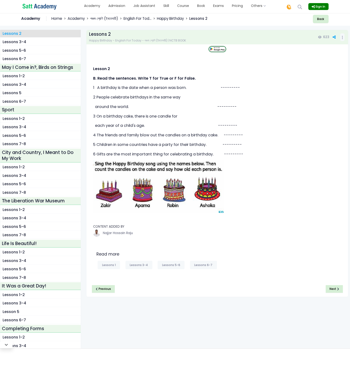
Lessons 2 (12, 33)
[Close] (6, 344)
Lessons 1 (109, 265)
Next (333, 289)
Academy (92, 5)
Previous (104, 289)
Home (56, 18)
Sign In (320, 7)
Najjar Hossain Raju (118, 233)
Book (201, 5)
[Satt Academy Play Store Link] (217, 49)
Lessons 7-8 (14, 144)
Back (320, 19)
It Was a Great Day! (24, 286)
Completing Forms (23, 328)
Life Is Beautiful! (19, 243)
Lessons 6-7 (14, 59)
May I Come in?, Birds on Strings (37, 67)
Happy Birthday (170, 18)
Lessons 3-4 (14, 42)
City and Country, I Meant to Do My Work (38, 155)
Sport (8, 110)
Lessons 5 (12, 93)
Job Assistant (144, 5)
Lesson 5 (11, 311)
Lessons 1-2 (14, 76)
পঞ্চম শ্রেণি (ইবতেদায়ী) (104, 18)
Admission (116, 5)
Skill (166, 5)
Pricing (237, 5)
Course (183, 5)
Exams (218, 5)
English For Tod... (137, 18)
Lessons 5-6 (14, 50)
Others (257, 5)
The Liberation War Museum (33, 201)
